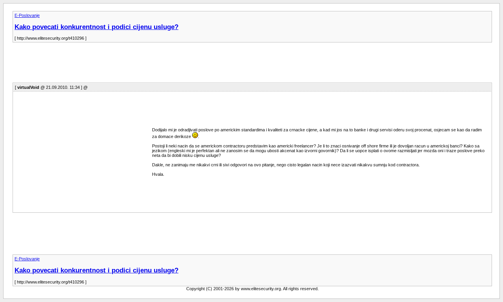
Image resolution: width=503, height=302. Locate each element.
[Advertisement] (156, 65)
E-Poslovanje (27, 15)
